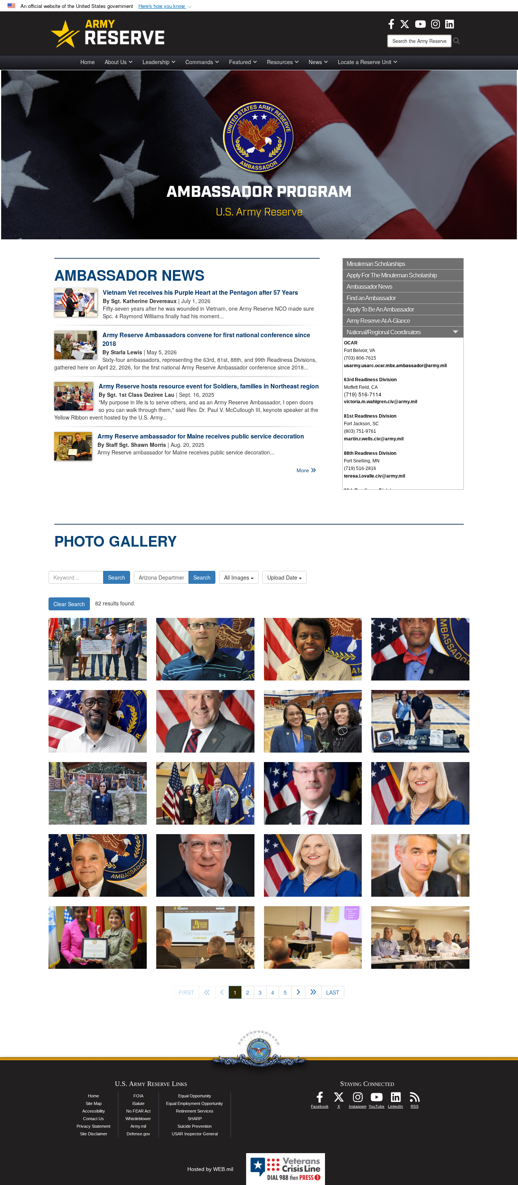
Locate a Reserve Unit (364, 62)
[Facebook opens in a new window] (391, 23)
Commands (199, 62)
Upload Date (283, 577)
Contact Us (93, 1118)
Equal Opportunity (194, 1096)
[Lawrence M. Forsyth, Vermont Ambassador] (205, 649)
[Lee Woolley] (420, 865)
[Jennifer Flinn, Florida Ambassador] (420, 793)
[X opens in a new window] (405, 23)
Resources (280, 62)
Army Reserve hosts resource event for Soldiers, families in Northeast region (209, 386)
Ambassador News (369, 286)
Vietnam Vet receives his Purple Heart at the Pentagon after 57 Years (200, 292)
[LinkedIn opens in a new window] (449, 23)
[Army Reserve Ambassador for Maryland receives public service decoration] (98, 937)
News (315, 62)
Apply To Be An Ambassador (380, 309)
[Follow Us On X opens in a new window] (338, 1099)
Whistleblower (138, 1118)
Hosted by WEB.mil (210, 1169)
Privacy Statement (93, 1126)
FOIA (138, 1096)
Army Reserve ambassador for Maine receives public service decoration (200, 436)
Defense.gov (138, 1134)
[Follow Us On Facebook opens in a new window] (319, 1099)
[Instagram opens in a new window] (435, 23)
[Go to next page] (298, 992)
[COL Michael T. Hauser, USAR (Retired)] (205, 721)
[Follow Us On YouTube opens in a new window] (376, 1099)
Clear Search (69, 604)
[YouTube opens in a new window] (420, 23)
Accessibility (93, 1111)
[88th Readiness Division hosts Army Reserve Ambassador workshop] (205, 937)
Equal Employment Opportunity (194, 1103)
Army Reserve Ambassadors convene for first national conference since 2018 (206, 339)
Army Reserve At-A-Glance (378, 320)
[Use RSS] (414, 1099)
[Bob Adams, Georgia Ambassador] (205, 865)
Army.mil (138, 1126)
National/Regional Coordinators (384, 332)
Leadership (156, 62)
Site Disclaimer (93, 1134)
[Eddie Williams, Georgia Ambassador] (98, 865)
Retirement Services (194, 1111)
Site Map (94, 1103)
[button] (165, 6)
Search (116, 577)
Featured (240, 62)
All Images (237, 577)
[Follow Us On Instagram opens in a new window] (357, 1099)
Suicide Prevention (194, 1126)
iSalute (138, 1103)
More (304, 470)
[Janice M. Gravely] (313, 649)
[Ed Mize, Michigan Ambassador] (313, 793)
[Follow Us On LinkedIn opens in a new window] (395, 1099)
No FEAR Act (138, 1111)
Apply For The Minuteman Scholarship (392, 275)
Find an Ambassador (371, 298)
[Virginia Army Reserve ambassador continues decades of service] (313, 721)
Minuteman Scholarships (376, 264)
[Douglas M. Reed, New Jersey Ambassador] (98, 721)
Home (87, 62)
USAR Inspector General (195, 1134)
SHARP (195, 1118)
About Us (116, 62)
